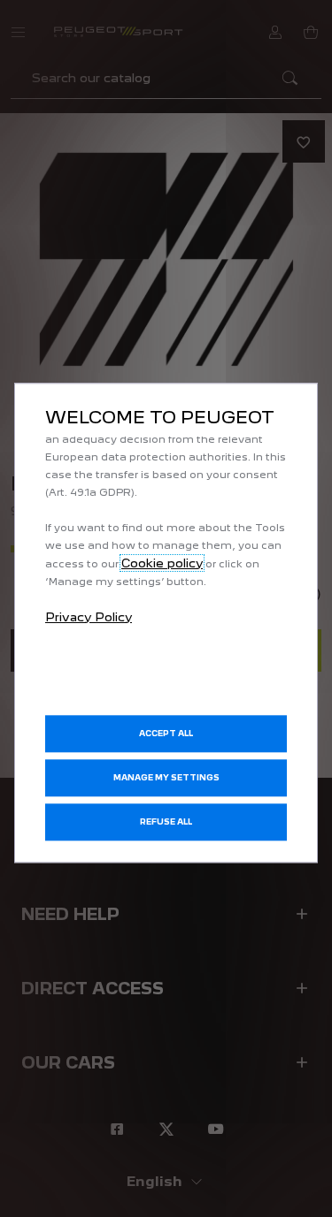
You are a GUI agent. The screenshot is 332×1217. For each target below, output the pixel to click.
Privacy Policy (88, 617)
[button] (166, 777)
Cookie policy (162, 563)
